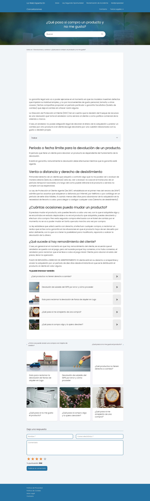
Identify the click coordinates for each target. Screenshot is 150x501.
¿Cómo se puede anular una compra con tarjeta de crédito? (47, 344)
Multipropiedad (117, 3)
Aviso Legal (31, 493)
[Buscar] (101, 33)
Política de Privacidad (35, 488)
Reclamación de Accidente (97, 3)
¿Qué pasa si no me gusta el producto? (107, 344)
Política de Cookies (34, 491)
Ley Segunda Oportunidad (72, 3)
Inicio (57, 3)
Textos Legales (116, 9)
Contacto (103, 9)
